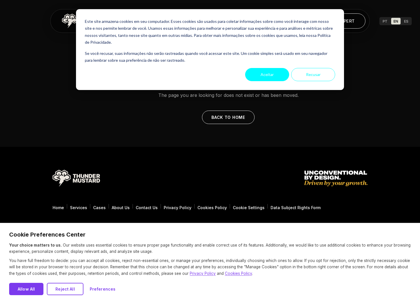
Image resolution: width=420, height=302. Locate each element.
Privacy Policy (177, 207)
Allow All (26, 289)
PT (385, 21)
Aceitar (267, 74)
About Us (121, 207)
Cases (99, 207)
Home (58, 207)
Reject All (65, 289)
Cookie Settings (249, 207)
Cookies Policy (212, 207)
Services (78, 207)
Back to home (228, 117)
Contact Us (147, 207)
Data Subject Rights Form (296, 207)
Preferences (103, 289)
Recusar (313, 74)
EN (395, 21)
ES (406, 21)
